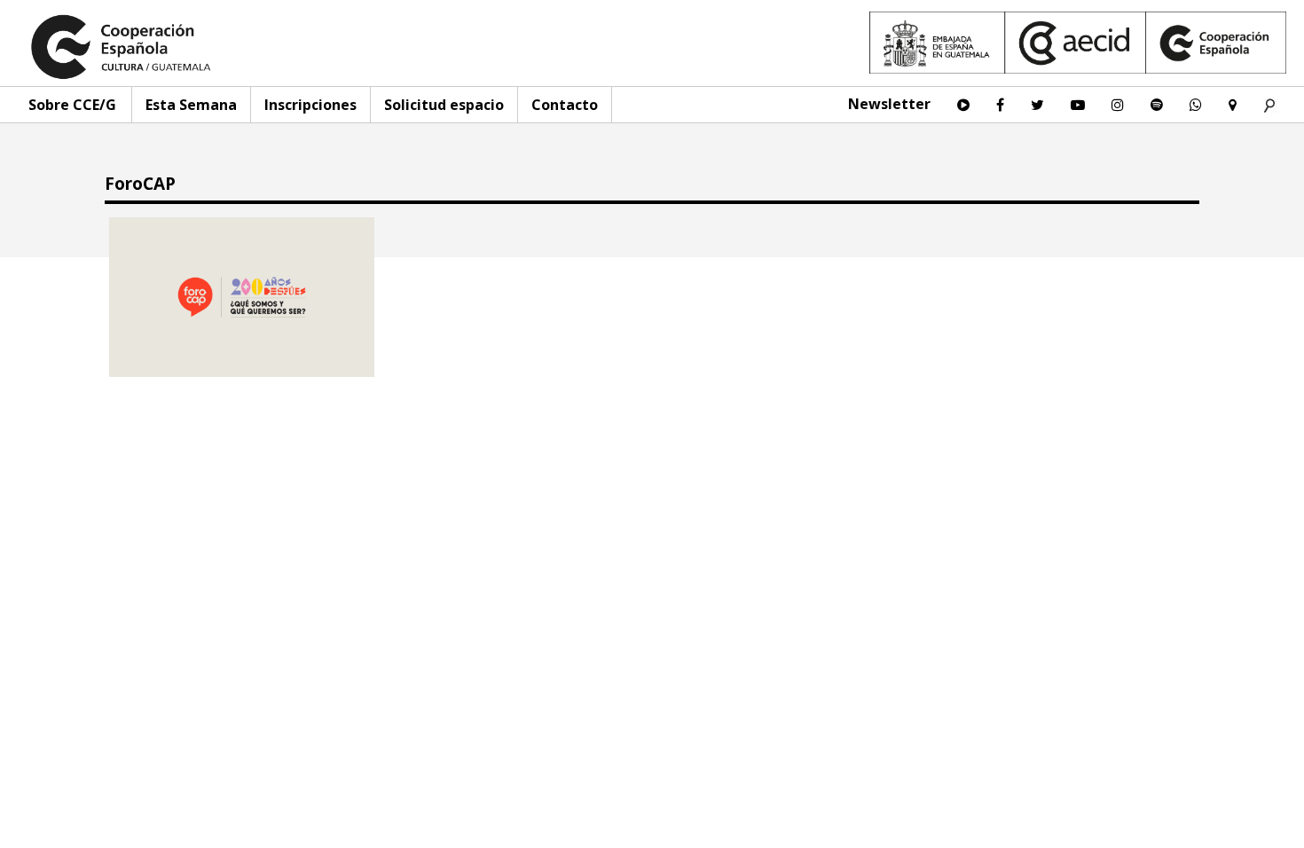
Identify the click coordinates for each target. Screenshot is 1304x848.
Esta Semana (191, 104)
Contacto (564, 104)
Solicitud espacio (444, 104)
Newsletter (889, 104)
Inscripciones (310, 104)
